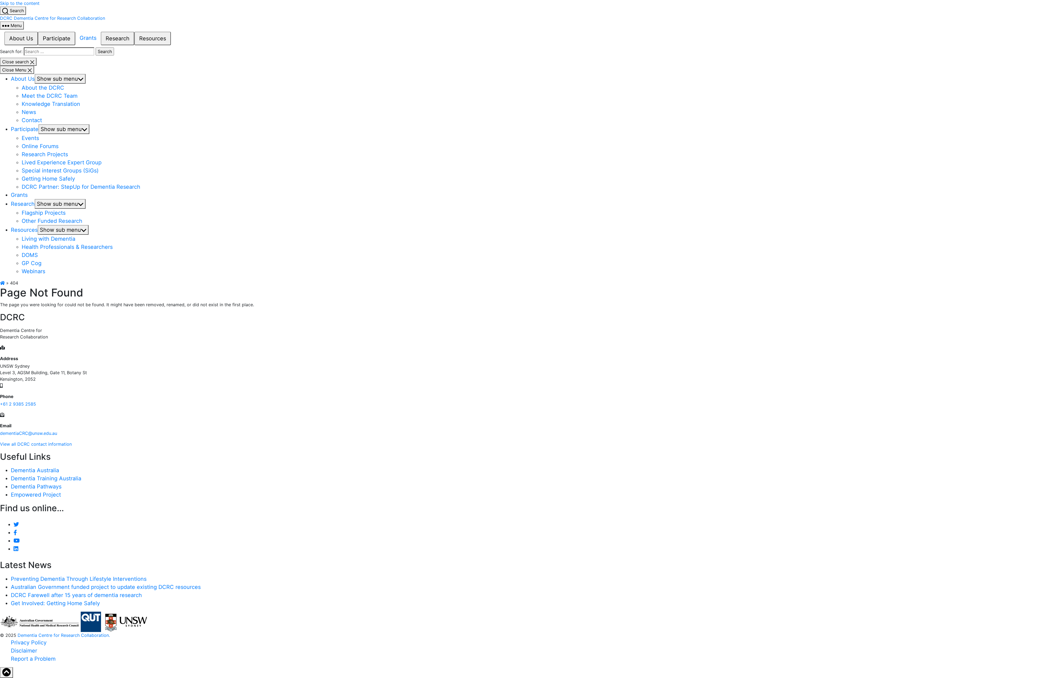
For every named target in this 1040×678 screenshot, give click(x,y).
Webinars (33, 271)
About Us (21, 38)
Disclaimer (24, 650)
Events (30, 138)
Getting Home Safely (48, 178)
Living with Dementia (48, 239)
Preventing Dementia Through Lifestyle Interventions (79, 579)
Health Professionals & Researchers (67, 247)
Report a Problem (33, 659)
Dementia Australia (35, 470)
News (29, 112)
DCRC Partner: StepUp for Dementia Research (81, 187)
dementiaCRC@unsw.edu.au (28, 433)
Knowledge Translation (51, 104)
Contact (32, 120)
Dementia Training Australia (46, 478)
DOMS (30, 255)
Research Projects (45, 154)
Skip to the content (20, 3)
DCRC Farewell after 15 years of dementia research (76, 595)
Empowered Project (36, 494)
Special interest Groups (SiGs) (60, 170)
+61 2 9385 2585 (18, 404)
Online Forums (40, 146)
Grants (88, 38)
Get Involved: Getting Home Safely (55, 603)
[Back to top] (6, 672)
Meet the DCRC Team (49, 96)
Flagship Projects (44, 213)
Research (117, 38)
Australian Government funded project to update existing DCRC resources (106, 587)
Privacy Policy (29, 642)
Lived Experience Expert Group (62, 162)
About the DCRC (43, 87)
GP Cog (31, 263)
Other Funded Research (52, 221)
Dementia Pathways (36, 486)
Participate (56, 38)
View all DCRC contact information (36, 444)
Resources (152, 38)
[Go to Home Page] (2, 283)
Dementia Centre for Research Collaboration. (64, 635)
